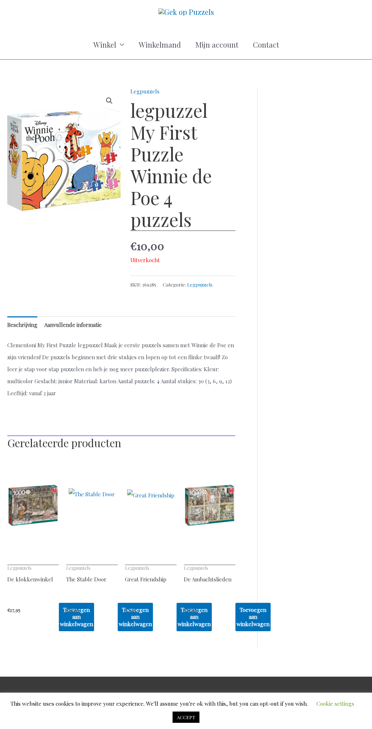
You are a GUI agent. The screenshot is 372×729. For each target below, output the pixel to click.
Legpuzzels (144, 91)
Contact (266, 44)
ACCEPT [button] (186, 717)
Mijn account (216, 44)
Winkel (104, 44)
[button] (109, 100)
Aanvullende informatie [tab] (73, 324)
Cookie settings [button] (335, 703)
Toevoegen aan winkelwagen (253, 617)
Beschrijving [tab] (22, 324)
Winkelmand (160, 44)
